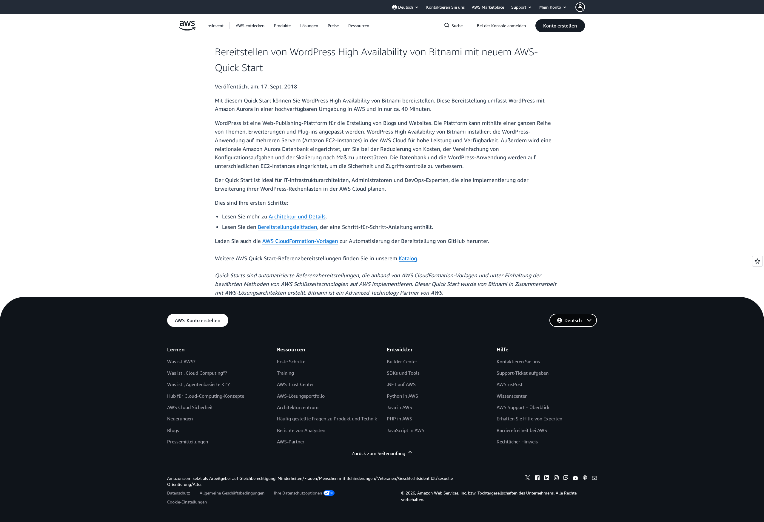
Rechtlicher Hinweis (517, 442)
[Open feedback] (757, 261)
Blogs (173, 430)
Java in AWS (399, 407)
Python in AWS (402, 396)
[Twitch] (565, 478)
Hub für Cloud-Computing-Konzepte (205, 396)
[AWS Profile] (580, 7)
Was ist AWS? (181, 362)
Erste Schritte (291, 362)
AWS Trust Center (295, 384)
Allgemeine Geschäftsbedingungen (232, 492)
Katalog (408, 258)
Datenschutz (178, 492)
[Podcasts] (585, 478)
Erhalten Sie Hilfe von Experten (529, 419)
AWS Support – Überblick (523, 407)
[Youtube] (575, 478)
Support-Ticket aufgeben (523, 373)
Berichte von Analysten (301, 430)
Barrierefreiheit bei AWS (522, 430)
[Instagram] (556, 478)
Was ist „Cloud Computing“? (197, 373)
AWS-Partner (290, 442)
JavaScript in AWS (405, 430)
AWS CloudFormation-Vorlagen (300, 241)
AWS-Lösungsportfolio (301, 396)
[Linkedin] (546, 478)
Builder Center (402, 362)
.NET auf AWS (401, 384)
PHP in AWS (399, 419)
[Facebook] (537, 478)
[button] (250, 25)
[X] (527, 478)
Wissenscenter (512, 396)
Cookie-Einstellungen (187, 501)
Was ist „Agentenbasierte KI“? (198, 384)
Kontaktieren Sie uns (518, 362)
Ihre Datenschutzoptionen (298, 492)
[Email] (594, 478)
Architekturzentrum (297, 407)
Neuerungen (180, 419)
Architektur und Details (297, 216)
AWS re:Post (510, 384)
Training (285, 373)
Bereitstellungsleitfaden (287, 227)
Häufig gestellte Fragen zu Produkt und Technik (327, 419)
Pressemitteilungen (187, 442)
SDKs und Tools (403, 373)
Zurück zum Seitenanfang (378, 453)
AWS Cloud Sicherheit (190, 407)
